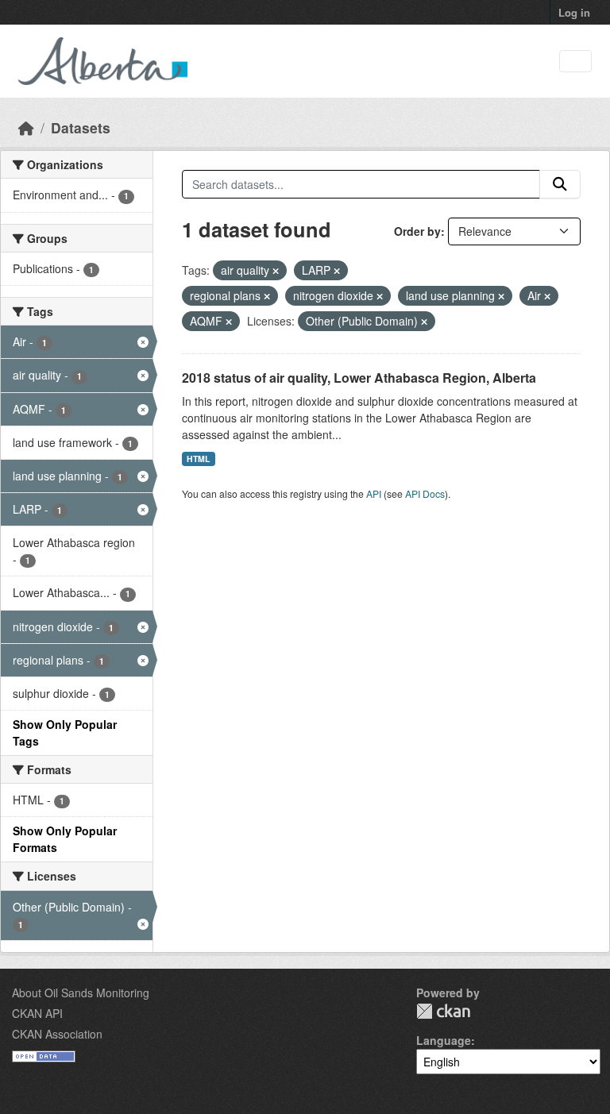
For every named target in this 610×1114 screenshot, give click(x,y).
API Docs (425, 493)
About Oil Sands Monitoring (80, 992)
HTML (198, 458)
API (373, 493)
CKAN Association (57, 1034)
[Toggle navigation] (575, 61)
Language (443, 1040)
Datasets (80, 127)
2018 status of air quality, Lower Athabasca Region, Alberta (359, 377)
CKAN (443, 1011)
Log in (574, 12)
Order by (417, 231)
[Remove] (275, 270)
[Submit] (560, 184)
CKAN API (37, 1013)
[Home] (26, 127)
